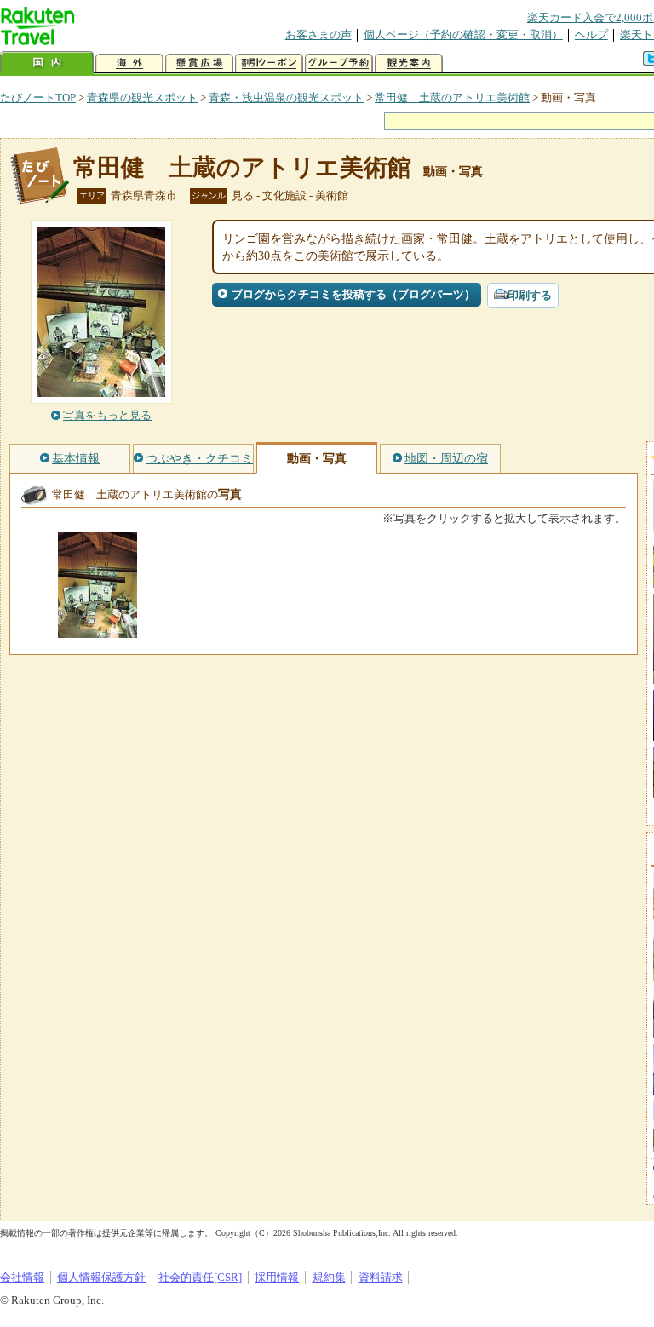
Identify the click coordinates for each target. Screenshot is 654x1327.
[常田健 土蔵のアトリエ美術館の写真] (97, 630)
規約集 (329, 1277)
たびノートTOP (38, 97)
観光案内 (409, 63)
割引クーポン (269, 63)
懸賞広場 (199, 63)
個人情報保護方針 (101, 1277)
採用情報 (277, 1277)
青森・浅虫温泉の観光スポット (286, 97)
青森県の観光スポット (142, 97)
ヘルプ (591, 34)
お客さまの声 (318, 34)
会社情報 (22, 1277)
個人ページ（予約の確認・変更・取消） (463, 34)
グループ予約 (339, 63)
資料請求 (381, 1277)
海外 (129, 63)
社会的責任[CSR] (200, 1277)
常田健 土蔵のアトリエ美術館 (452, 97)
